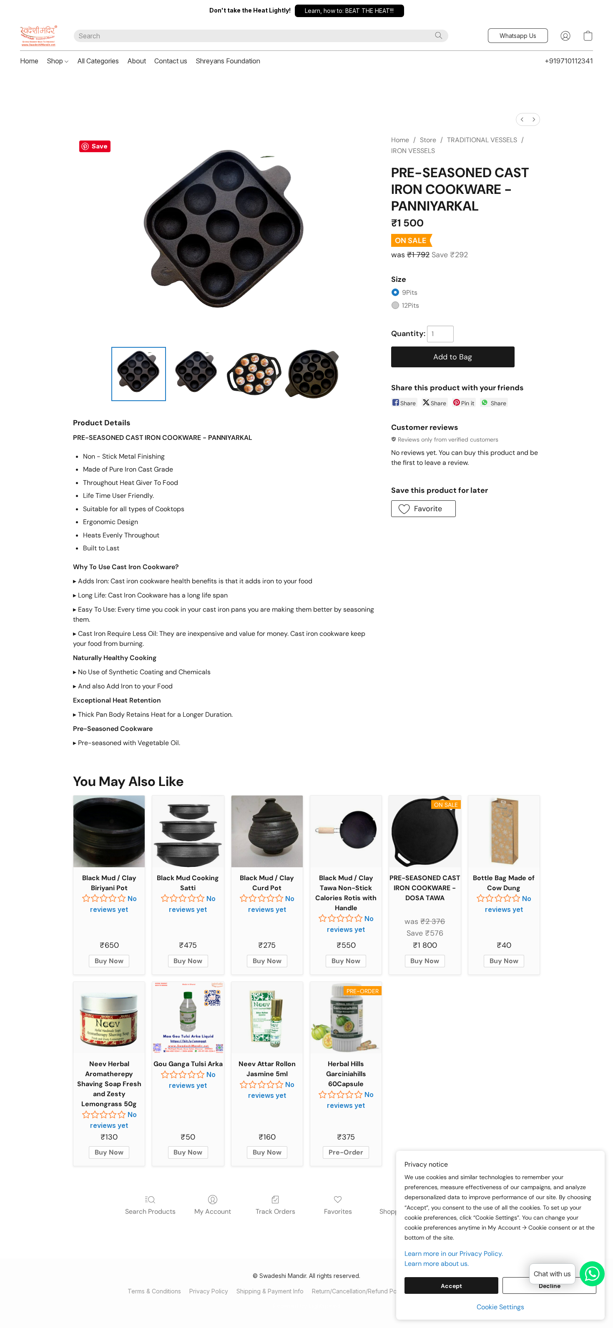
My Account (212, 1211)
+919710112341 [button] (569, 61)
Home (29, 61)
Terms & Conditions (154, 1291)
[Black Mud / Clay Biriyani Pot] (109, 831)
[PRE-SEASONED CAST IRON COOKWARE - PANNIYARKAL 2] (254, 374)
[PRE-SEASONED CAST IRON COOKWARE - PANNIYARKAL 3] (312, 374)
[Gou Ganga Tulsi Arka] (188, 1017)
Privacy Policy (208, 1291)
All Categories (98, 61)
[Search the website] (438, 35)
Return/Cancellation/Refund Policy (359, 1291)
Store (428, 140)
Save (100, 146)
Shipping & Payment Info (270, 1291)
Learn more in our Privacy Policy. (453, 1253)
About (136, 61)
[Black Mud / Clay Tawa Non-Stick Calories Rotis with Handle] (346, 831)
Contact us (170, 61)
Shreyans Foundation (228, 61)
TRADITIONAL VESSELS (482, 140)
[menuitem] (522, 119)
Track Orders (275, 1211)
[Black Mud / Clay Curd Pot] (267, 831)
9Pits (409, 292)
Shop (56, 61)
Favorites (338, 1211)
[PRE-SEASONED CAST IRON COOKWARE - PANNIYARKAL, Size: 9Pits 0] (138, 374)
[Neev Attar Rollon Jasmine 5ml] (267, 1017)
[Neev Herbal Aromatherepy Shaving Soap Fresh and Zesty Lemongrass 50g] (109, 1017)
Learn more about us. (436, 1263)
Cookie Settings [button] (500, 1307)
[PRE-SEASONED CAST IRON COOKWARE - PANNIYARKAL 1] (196, 374)
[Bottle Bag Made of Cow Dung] (504, 831)
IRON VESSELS (413, 150)
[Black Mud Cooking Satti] (188, 831)
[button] (349, 11)
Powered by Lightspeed (306, 1305)
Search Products (150, 1211)
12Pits (410, 305)
